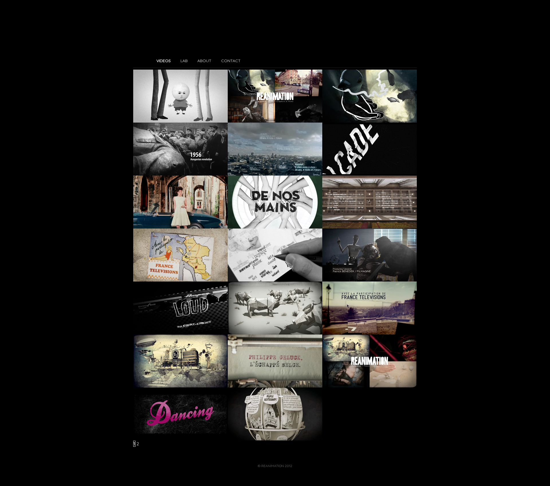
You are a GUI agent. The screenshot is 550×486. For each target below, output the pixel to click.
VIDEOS (163, 60)
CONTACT (231, 60)
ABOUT (204, 60)
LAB (184, 60)
